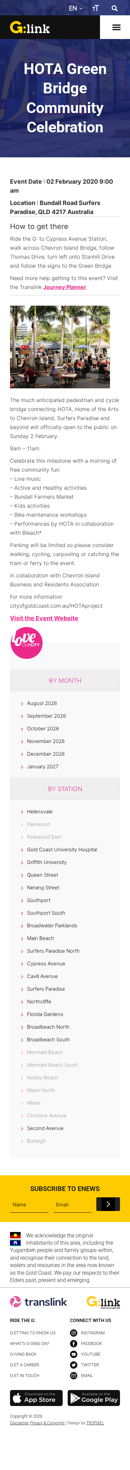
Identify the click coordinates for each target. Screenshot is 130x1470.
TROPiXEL (95, 1423)
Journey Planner (64, 287)
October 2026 (43, 728)
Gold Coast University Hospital (62, 849)
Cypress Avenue (46, 963)
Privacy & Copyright (47, 1423)
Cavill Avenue (42, 976)
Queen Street (42, 875)
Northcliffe (39, 1001)
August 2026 (42, 703)
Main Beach (40, 938)
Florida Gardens (45, 1014)
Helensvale (40, 811)
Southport (38, 900)
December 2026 (46, 754)
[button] (114, 8)
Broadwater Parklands (52, 925)
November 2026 (46, 741)
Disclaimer (19, 1423)
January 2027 (42, 766)
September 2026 (46, 716)
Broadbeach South (48, 1039)
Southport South (46, 913)
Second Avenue (45, 1128)
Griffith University (47, 862)
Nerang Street (43, 887)
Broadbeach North (48, 1027)
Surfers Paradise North (53, 951)
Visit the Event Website (44, 618)
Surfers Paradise (46, 989)
